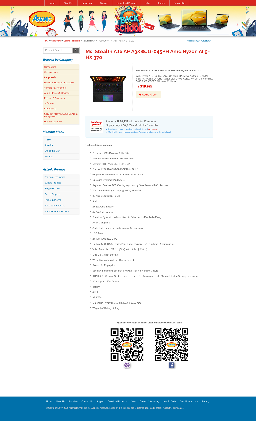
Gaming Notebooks (72, 41)
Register (48, 145)
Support (104, 3)
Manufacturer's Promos (56, 211)
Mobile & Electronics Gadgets (59, 82)
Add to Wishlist (149, 94)
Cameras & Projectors (55, 87)
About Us (68, 3)
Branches (87, 3)
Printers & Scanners (54, 98)
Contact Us (179, 3)
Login (47, 139)
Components (50, 72)
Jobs (147, 3)
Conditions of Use (189, 401)
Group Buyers (51, 194)
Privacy (205, 401)
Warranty (154, 401)
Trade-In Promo (52, 199)
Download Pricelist (127, 3)
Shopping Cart (52, 150)
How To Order (169, 401)
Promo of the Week (54, 177)
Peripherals (50, 77)
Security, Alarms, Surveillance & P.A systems (60, 115)
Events (161, 3)
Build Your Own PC (54, 205)
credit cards (153, 129)
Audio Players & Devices (56, 93)
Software (48, 103)
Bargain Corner (52, 188)
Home (52, 3)
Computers (56, 41)
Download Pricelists (118, 401)
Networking (50, 108)
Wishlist (48, 156)
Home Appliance (53, 121)
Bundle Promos (52, 182)
